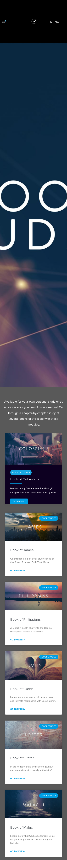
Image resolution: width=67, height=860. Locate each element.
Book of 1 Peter (22, 758)
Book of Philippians (25, 619)
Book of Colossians (24, 479)
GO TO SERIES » (17, 571)
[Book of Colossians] (33, 448)
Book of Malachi (23, 827)
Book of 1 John (21, 689)
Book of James (22, 550)
